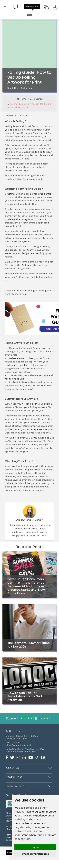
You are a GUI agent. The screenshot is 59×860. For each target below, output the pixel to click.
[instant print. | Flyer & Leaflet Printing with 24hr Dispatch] (32, 7)
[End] (50, 767)
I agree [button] (35, 847)
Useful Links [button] (14, 777)
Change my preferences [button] (35, 853)
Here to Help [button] (15, 786)
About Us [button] (12, 768)
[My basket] (29, 14)
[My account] (55, 8)
